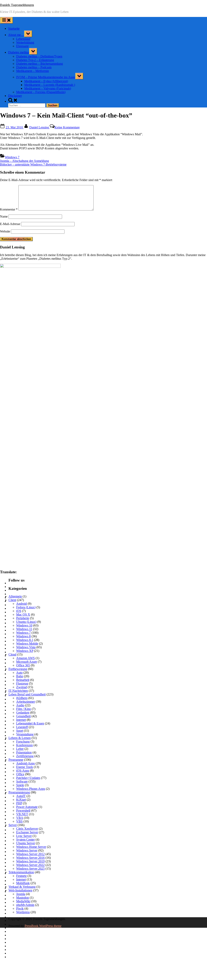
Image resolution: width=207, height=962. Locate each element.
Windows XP (24, 650)
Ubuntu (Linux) (26, 621)
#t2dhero (21, 698)
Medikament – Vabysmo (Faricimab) (47, 88)
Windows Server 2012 (30, 854)
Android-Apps (25, 763)
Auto (19, 672)
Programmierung (19, 792)
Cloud (12, 654)
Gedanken (22, 712)
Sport (19, 730)
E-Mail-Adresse (10, 224)
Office (20, 774)
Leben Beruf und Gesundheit (27, 694)
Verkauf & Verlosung (22, 886)
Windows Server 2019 (30, 861)
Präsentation (24, 752)
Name (4, 216)
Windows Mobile (27, 643)
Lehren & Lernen (19, 738)
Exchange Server (27, 832)
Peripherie (22, 618)
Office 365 (23, 665)
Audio (20, 705)
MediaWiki (23, 901)
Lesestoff (22, 727)
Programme (15, 759)
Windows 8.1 (24, 640)
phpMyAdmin (25, 905)
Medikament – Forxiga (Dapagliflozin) (40, 92)
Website (5, 231)
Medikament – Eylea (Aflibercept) (46, 81)
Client (12, 600)
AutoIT (21, 796)
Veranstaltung (25, 734)
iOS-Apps (22, 770)
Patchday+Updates (28, 778)
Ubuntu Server (25, 843)
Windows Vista (26, 647)
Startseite (14, 28)
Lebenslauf (23, 39)
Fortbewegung (17, 669)
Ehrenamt (22, 46)
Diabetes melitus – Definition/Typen (39, 56)
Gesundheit (23, 716)
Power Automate (27, 807)
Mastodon (22, 897)
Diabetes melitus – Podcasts (34, 67)
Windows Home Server (31, 846)
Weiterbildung (25, 42)
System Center (25, 839)
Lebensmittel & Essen (30, 723)
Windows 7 (12, 157)
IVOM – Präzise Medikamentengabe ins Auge (45, 77)
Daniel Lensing (39, 127)
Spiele (20, 785)
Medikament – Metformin (32, 71)
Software (22, 781)
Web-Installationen (20, 890)
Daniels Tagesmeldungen (17, 5)
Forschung (23, 741)
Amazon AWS (25, 658)
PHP (19, 803)
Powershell (23, 810)
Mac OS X (23, 614)
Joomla (20, 894)
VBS (19, 821)
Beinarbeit (22, 680)
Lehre (20, 748)
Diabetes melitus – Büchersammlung (39, 63)
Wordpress (23, 912)
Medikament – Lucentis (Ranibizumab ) (49, 85)
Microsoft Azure (26, 661)
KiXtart (21, 799)
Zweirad (21, 687)
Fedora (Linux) (26, 607)
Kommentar (9, 209)
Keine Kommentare (67, 127)
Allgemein (15, 596)
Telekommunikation (21, 872)
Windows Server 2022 (30, 865)
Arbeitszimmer (25, 701)
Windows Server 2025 (30, 868)
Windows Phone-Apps (30, 788)
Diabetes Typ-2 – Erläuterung (35, 60)
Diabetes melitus (18, 52)
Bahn (19, 676)
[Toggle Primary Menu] (6, 20)
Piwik (20, 908)
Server (12, 825)
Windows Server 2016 (30, 857)
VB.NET (22, 814)
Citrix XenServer (27, 828)
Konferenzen (24, 745)
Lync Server (24, 836)
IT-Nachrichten (18, 690)
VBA (19, 817)
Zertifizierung (25, 756)
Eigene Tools (24, 767)
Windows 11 (24, 629)
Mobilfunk (23, 883)
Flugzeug (22, 683)
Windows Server (26, 850)
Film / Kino (23, 709)
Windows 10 (24, 625)
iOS (18, 611)
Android (21, 603)
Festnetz (21, 876)
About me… (16, 34)
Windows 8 (23, 636)
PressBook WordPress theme (43, 926)
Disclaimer (15, 95)
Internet (21, 719)
